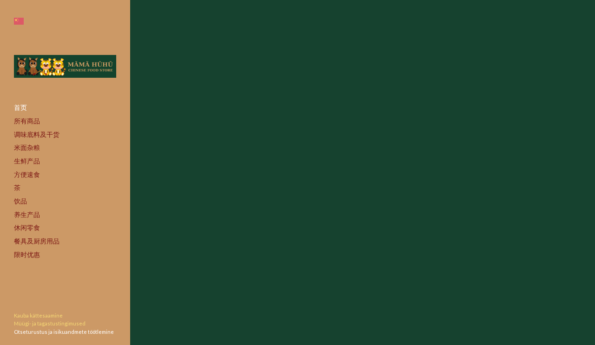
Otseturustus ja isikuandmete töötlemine (64, 332)
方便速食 (27, 174)
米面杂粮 (27, 147)
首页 (20, 107)
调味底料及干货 (37, 134)
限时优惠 (27, 254)
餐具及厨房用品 (37, 241)
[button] (19, 21)
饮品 (20, 201)
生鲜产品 (27, 161)
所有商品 (27, 121)
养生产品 (27, 214)
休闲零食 (27, 227)
